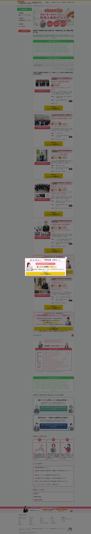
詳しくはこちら (45, 271)
